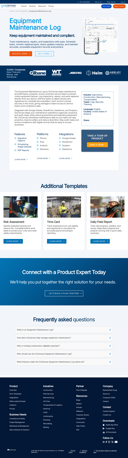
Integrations (14, 398)
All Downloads (111, 432)
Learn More (12, 241)
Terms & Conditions (83, 451)
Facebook (106, 442)
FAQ (77, 430)
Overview (13, 390)
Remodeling (47, 424)
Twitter (112, 442)
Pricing (51, 6)
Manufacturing (48, 398)
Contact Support (109, 411)
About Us (98, 2)
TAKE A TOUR (96, 145)
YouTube (116, 442)
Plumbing (46, 420)
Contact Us (107, 415)
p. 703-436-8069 (84, 2)
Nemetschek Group (110, 390)
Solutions (32, 6)
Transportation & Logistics (52, 405)
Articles (79, 407)
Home (12, 11)
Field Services (48, 394)
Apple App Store (112, 425)
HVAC (45, 412)
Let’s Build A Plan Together (64, 293)
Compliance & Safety (17, 419)
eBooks (79, 404)
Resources (42, 6)
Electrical (46, 409)
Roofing (46, 427)
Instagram (109, 442)
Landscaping (48, 416)
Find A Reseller (81, 390)
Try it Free (43, 54)
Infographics (81, 419)
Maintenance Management (19, 426)
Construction (48, 390)
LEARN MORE (20, 159)
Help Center (111, 2)
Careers (106, 401)
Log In (123, 2)
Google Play (110, 428)
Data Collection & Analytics (19, 430)
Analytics (13, 405)
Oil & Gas (46, 401)
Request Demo (20, 54)
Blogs (78, 400)
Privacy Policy (72, 451)
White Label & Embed (17, 401)
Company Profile (109, 398)
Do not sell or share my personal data (105, 451)
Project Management (17, 422)
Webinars (79, 411)
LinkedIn (104, 442)
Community (80, 422)
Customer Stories (82, 415)
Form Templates (22, 11)
